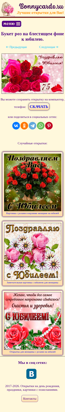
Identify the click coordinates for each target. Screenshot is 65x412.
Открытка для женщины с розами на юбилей (33, 352)
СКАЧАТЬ (39, 106)
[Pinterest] (49, 125)
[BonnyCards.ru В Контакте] (31, 374)
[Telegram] (32, 125)
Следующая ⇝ (48, 47)
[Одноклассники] (24, 125)
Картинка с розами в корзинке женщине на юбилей (32, 213)
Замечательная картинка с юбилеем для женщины (32, 282)
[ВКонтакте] (16, 125)
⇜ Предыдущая (16, 47)
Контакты (29, 398)
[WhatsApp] (40, 125)
